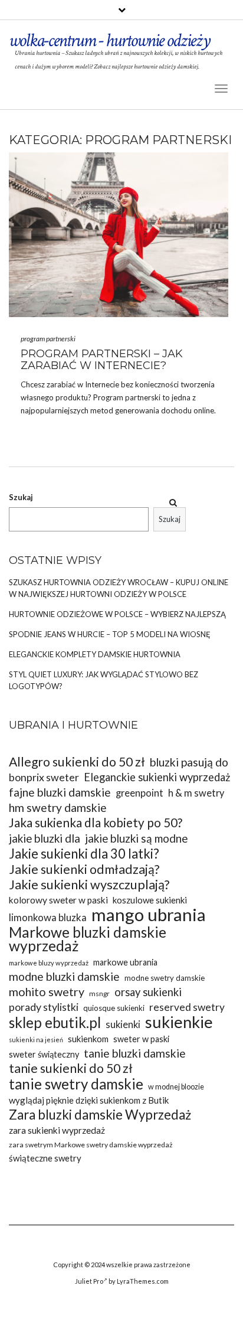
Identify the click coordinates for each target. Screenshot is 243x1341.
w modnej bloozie (176, 1086)
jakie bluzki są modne (136, 838)
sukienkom (88, 1038)
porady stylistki (43, 1006)
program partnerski (48, 338)
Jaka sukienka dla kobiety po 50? (95, 823)
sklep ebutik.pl (55, 1022)
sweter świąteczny (44, 1054)
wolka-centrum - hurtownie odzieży (109, 40)
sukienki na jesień (36, 1039)
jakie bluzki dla (44, 838)
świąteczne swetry (45, 1158)
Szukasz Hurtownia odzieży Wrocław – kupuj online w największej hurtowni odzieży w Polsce (118, 588)
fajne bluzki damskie (60, 792)
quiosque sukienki (114, 1008)
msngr (99, 993)
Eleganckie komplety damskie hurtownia (94, 654)
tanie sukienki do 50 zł (71, 1068)
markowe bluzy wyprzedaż (48, 963)
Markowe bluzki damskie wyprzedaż (87, 938)
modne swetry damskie (164, 978)
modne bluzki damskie (64, 976)
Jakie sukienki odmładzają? (84, 869)
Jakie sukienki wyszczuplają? (89, 885)
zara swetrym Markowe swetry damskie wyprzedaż (91, 1144)
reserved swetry (187, 1007)
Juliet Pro (89, 1281)
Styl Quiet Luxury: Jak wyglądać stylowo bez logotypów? (103, 680)
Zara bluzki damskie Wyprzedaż (100, 1114)
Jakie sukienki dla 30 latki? (84, 853)
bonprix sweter (44, 777)
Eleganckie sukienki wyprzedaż (157, 777)
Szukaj (21, 497)
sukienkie (179, 1022)
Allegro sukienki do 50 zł (77, 762)
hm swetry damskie (58, 807)
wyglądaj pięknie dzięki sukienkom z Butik (89, 1100)
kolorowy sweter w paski (58, 900)
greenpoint (139, 792)
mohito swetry (46, 992)
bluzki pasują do (189, 762)
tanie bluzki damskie (135, 1053)
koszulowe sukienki (150, 900)
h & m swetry (196, 792)
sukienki (123, 1024)
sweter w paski (141, 1039)
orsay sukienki (148, 992)
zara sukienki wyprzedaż (57, 1130)
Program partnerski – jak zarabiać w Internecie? (102, 359)
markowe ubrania (125, 962)
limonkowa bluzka (48, 917)
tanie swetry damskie (76, 1084)
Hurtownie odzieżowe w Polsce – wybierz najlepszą (117, 614)
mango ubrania (148, 914)
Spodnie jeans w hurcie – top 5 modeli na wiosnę (110, 634)
